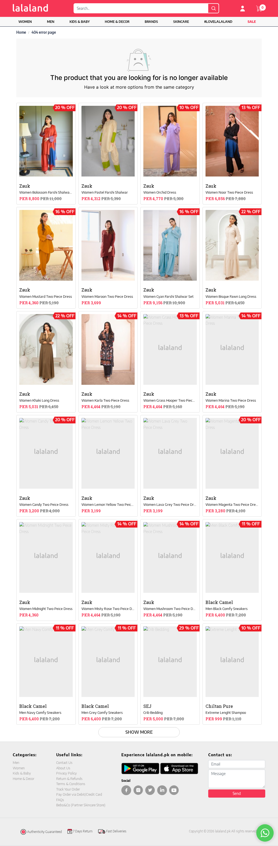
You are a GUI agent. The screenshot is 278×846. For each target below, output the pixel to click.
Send (237, 793)
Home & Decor (117, 22)
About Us (63, 768)
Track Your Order (68, 789)
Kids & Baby (80, 22)
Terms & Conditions (70, 784)
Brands (151, 22)
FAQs (60, 800)
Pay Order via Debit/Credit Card (79, 794)
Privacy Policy (66, 773)
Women (25, 22)
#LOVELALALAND (218, 22)
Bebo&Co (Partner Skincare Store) (80, 805)
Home (21, 32)
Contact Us (64, 762)
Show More (139, 732)
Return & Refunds (69, 778)
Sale (252, 22)
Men (50, 22)
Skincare (181, 22)
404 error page (43, 32)
